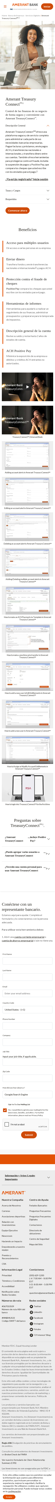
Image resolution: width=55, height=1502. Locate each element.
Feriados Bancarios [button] (38, 1205)
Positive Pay (12, 288)
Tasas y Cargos (13, 190)
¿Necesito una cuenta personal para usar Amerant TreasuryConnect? (26, 869)
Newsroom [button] (7, 1236)
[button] (27, 423)
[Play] (27, 387)
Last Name (7, 970)
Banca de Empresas (16, 15)
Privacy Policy (37, 1115)
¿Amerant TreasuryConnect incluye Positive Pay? (25, 839)
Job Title (6, 1051)
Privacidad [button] (7, 1275)
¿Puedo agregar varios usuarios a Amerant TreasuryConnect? (26, 854)
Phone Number (9, 1019)
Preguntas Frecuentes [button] (40, 1211)
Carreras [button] (6, 1211)
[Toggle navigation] (5, 6)
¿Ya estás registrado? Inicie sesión (27, 179)
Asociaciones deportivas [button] (13, 1216)
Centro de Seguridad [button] (39, 1239)
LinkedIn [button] (38, 1312)
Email (5, 986)
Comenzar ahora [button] (17, 210)
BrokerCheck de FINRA (16, 1454)
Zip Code (6, 1071)
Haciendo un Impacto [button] (12, 1241)
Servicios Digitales (33, 15)
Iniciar (47, 6)
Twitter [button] (37, 1306)
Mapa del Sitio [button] (36, 1244)
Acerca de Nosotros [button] (11, 1205)
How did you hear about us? (14, 1088)
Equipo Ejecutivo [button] (10, 1230)
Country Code (8, 1003)
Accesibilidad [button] (8, 1286)
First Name (7, 954)
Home (4, 15)
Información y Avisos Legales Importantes (20, 1177)
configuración (14, 1491)
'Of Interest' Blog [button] (42, 1335)
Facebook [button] (38, 1318)
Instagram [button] (39, 1323)
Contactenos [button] (35, 1225)
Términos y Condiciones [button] (13, 1280)
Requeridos (11, 199)
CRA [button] (4, 1263)
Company (6, 1035)
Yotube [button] (37, 1329)
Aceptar (9, 1497)
